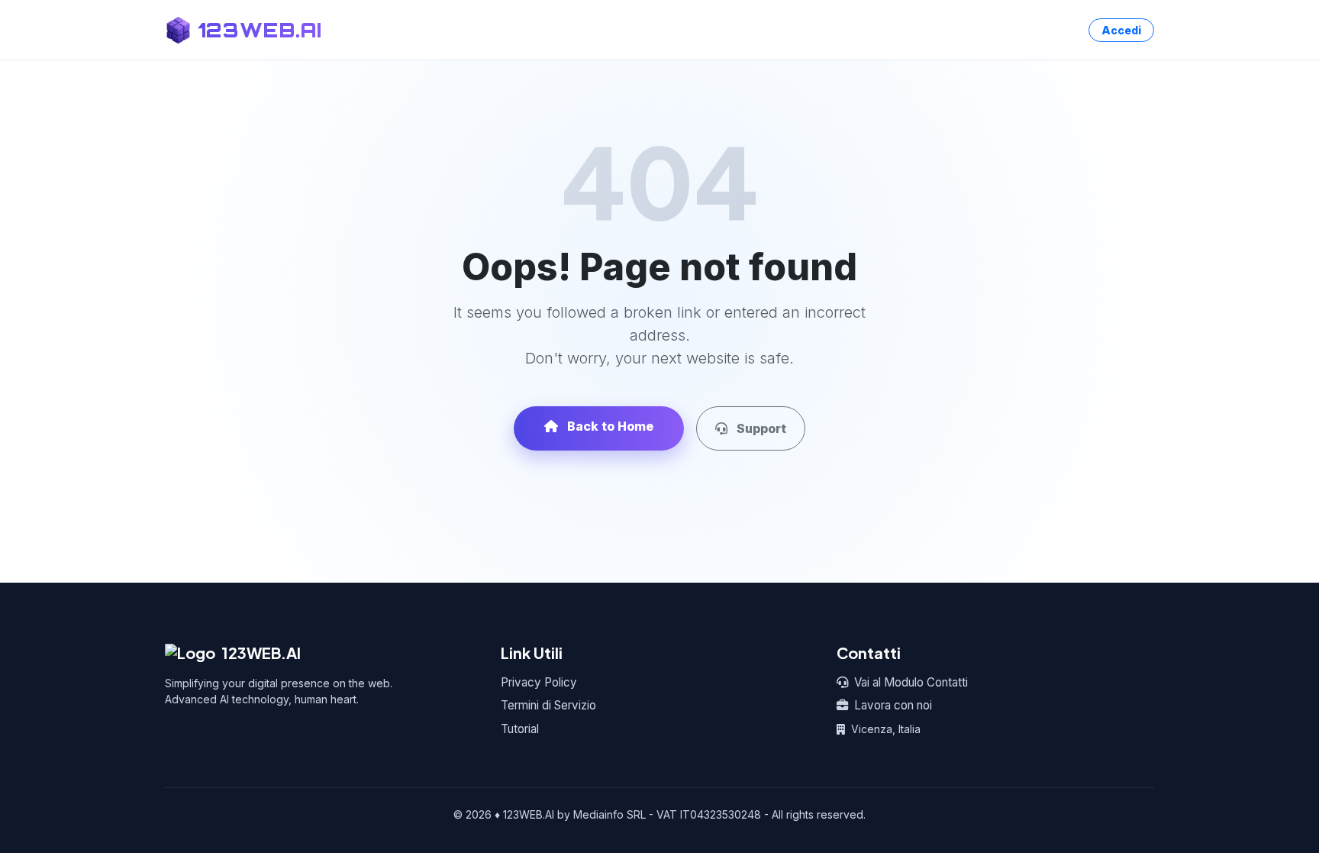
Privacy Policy (539, 682)
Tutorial (520, 729)
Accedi (1121, 30)
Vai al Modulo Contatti (911, 682)
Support (760, 428)
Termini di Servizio (548, 705)
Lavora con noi (893, 705)
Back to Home (608, 426)
